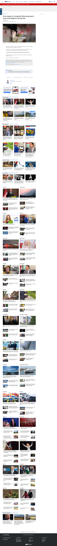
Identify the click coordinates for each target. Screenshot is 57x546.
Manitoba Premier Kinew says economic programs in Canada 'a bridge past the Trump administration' (30, 155)
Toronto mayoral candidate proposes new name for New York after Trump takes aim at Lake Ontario (19, 106)
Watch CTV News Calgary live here (8, 224)
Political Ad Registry (18, 541)
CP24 (30, 539)
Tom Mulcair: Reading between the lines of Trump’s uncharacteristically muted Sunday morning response (8, 522)
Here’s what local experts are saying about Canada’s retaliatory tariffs (30, 359)
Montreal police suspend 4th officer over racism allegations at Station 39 (13, 259)
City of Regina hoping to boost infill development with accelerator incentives (9, 301)
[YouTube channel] (6, 534)
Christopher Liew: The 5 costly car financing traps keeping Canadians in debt (30, 169)
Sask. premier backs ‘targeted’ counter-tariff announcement (13, 304)
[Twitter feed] (3, 534)
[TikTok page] (5, 534)
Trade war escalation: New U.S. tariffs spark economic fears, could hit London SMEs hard (13, 355)
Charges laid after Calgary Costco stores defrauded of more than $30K (14, 412)
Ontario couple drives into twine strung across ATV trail (27, 301)
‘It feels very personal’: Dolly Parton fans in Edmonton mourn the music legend (27, 250)
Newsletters (32, 531)
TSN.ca (30, 541)
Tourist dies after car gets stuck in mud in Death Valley (30, 407)
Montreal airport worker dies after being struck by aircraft (11, 250)
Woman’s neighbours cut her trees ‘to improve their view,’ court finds (30, 118)
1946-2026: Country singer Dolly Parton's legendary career (30, 181)
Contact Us (26, 531)
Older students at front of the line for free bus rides (31, 284)
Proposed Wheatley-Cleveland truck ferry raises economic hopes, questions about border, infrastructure (10, 376)
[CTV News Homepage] (8, 1)
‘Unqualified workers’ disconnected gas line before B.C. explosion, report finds (30, 203)
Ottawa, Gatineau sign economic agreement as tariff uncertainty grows (30, 233)
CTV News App (23, 531)
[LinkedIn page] (8, 534)
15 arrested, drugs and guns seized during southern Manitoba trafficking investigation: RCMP (30, 280)
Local (14, 1)
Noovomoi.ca (44, 540)
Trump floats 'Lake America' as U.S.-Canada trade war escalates (30, 137)
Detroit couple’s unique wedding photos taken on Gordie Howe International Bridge (13, 381)
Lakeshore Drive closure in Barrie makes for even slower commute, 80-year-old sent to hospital (31, 354)
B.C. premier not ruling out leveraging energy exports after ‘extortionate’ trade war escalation (30, 207)
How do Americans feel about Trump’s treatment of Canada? (13, 385)
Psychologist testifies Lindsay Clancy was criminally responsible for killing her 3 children (30, 413)
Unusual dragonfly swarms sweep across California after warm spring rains (10, 499)
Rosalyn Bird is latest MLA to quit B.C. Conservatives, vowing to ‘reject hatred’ (9, 403)
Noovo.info (43, 539)
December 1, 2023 (17, 64)
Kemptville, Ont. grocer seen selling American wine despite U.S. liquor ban (30, 229)
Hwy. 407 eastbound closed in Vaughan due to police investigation (13, 204)
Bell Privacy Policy (18, 539)
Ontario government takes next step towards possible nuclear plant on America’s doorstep (10, 351)
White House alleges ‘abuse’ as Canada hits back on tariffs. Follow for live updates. (8, 106)
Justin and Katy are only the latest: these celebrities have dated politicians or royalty (19, 182)
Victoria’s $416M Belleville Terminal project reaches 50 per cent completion (27, 376)
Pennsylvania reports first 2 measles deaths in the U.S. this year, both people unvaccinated (10, 451)
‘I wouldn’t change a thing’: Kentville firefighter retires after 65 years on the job (10, 275)
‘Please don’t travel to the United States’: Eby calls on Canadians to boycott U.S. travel (7, 138)
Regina (4, 13)
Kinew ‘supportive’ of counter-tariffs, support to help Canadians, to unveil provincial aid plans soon (27, 275)
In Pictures (25, 1)
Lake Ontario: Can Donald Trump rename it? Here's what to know (19, 118)
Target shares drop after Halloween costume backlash (26, 428)
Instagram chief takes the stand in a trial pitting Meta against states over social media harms (27, 499)
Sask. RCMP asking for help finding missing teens (10, 326)
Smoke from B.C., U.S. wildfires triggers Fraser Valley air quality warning (27, 199)
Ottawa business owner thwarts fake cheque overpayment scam (18, 154)
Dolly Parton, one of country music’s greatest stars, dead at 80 (30, 106)
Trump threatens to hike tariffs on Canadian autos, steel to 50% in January (10, 428)
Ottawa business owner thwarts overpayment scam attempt (27, 225)
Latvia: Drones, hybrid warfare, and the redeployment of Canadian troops (30, 522)
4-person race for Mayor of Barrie (25, 350)
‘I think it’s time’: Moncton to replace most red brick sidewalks (14, 279)
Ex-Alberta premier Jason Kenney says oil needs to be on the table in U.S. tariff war (14, 228)
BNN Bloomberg (31, 540)
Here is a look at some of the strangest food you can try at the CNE (8, 182)
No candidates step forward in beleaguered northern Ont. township (27, 326)
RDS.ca (43, 541)
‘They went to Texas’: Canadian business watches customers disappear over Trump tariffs (7, 119)
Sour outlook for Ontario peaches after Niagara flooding (31, 304)
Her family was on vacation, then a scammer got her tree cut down (7, 169)
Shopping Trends (39, 1)
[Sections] (2, 2)
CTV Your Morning (31, 1)
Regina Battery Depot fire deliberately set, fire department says (19, 71)
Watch (21, 1)
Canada (17, 1)
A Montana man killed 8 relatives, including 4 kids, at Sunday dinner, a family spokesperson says (27, 403)
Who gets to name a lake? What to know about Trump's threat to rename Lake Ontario (30, 385)
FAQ (29, 531)
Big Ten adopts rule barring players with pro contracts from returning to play (10, 475)
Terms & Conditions (18, 540)
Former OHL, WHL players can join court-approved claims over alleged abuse (19, 169)
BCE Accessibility (5, 539)
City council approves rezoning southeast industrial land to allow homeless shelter (31, 258)
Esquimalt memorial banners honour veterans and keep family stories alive (30, 380)
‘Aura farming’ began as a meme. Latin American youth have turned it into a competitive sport (26, 475)
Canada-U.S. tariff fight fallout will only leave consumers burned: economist (14, 232)
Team (35, 531)
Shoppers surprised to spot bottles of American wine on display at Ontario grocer (18, 137)
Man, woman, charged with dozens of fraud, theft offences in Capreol (30, 330)
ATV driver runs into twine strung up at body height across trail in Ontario (7, 154)
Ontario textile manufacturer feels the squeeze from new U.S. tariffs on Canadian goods (30, 310)
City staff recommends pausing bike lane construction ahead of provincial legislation (30, 254)
